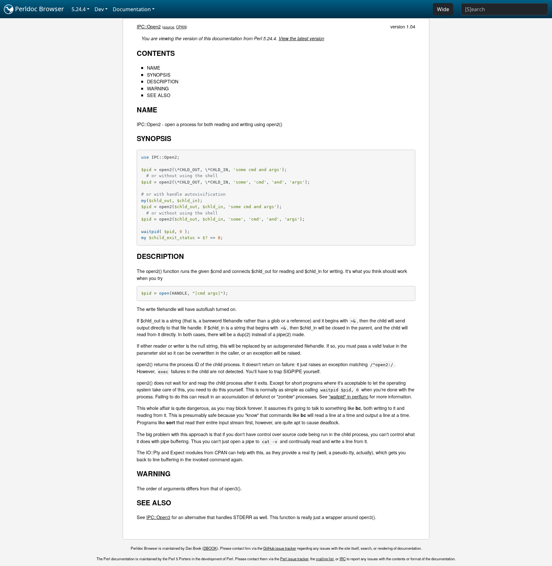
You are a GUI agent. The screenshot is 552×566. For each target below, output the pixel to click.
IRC (343, 558)
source (168, 26)
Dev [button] (99, 9)
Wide (443, 9)
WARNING (158, 88)
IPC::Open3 (158, 517)
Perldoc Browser (38, 8)
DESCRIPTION (162, 81)
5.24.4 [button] (79, 9)
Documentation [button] (132, 9)
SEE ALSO (158, 95)
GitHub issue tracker (279, 548)
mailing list (325, 558)
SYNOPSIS (159, 74)
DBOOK (210, 548)
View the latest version (301, 38)
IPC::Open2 (149, 26)
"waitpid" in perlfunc (348, 396)
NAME (153, 67)
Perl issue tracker (294, 558)
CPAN (181, 26)
